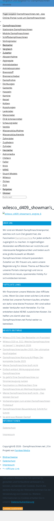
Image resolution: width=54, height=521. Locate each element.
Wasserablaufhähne (13, 130)
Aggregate (8, 60)
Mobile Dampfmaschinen (16, 33)
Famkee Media (22, 450)
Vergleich (7, 48)
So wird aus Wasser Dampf (17, 416)
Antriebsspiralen (11, 68)
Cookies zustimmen (13, 508)
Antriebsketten (10, 64)
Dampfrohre (9, 80)
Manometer (9, 115)
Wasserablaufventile (13, 134)
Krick (5, 165)
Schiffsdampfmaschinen (15, 37)
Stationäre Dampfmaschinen (17, 29)
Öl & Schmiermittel (12, 118)
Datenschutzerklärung (22, 501)
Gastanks (7, 87)
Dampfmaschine (23, 237)
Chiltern (7, 157)
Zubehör (7, 52)
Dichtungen (9, 83)
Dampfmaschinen (12, 25)
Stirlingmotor (10, 41)
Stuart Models (10, 173)
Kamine (6, 95)
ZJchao (6, 181)
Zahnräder (8, 138)
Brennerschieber (11, 76)
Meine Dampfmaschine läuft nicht (20, 365)
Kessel (6, 99)
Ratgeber (7, 189)
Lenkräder (8, 111)
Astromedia (9, 154)
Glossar (6, 192)
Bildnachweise (10, 457)
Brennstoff (8, 72)
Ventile (6, 126)
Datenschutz (9, 427)
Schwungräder (10, 122)
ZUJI (5, 185)
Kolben (6, 103)
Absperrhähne (10, 56)
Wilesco (7, 177)
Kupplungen (9, 107)
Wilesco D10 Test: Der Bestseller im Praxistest (26, 337)
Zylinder (7, 146)
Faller (6, 161)
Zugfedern (8, 142)
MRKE (6, 169)
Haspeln (7, 91)
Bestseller (8, 44)
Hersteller (8, 150)
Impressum (9, 434)
